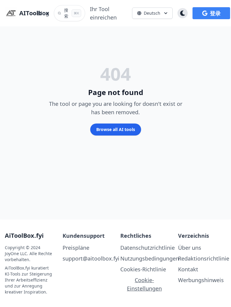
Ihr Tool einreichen (103, 13)
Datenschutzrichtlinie (147, 247)
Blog (43, 13)
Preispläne (76, 247)
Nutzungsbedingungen (149, 258)
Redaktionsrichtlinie (203, 258)
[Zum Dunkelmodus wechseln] (182, 13)
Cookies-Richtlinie (143, 269)
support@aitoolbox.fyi (91, 258)
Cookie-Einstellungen (144, 284)
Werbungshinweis (201, 280)
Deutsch (152, 13)
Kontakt (188, 269)
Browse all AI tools (115, 129)
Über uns (189, 247)
